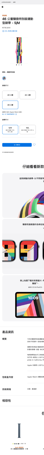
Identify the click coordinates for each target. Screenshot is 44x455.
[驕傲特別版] (4, 78)
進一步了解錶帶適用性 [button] (8, 114)
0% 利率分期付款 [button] (13, 31)
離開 (14, 2)
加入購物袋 (17, 145)
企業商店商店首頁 (6, 2)
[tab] (16, 64)
